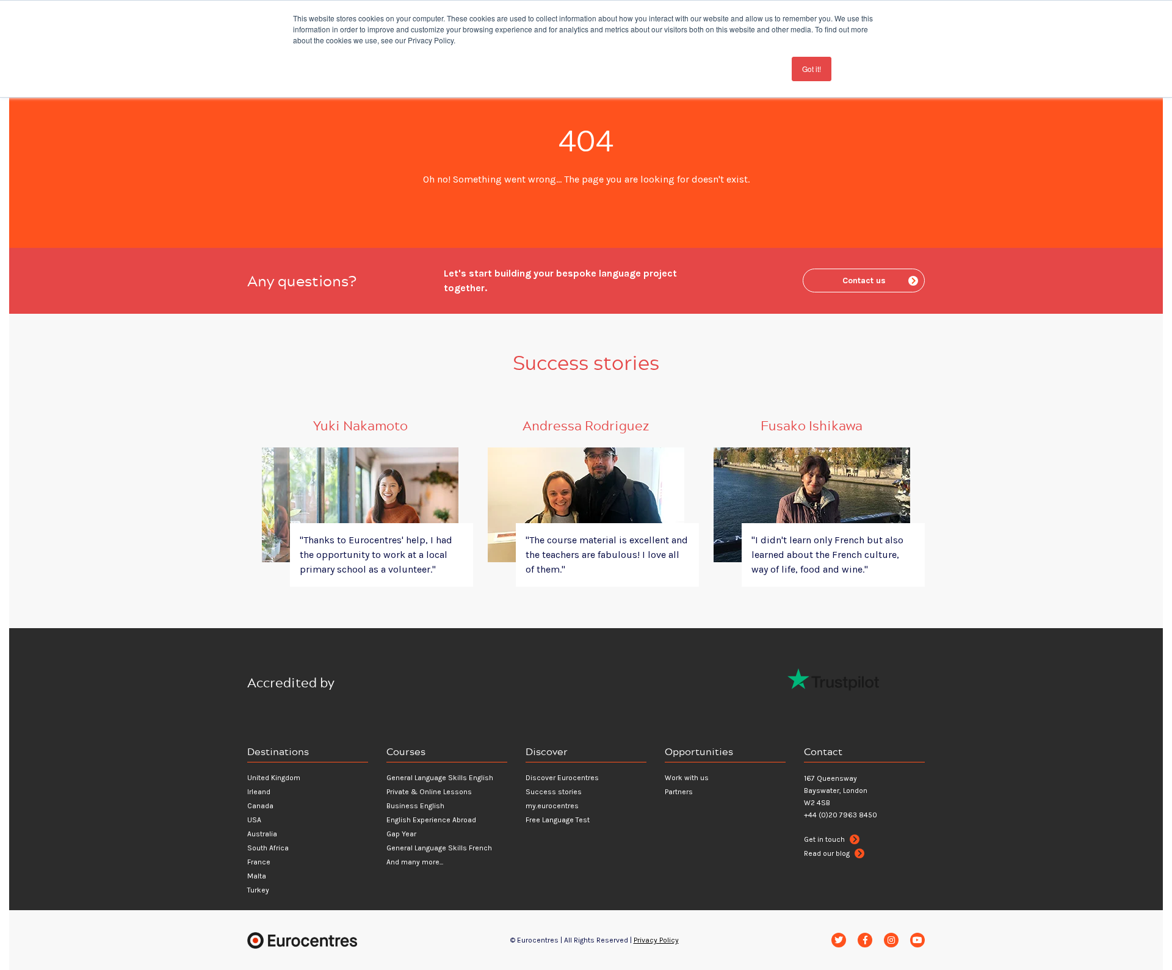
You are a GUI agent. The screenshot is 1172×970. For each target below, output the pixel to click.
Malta (256, 876)
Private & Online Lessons (429, 791)
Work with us (687, 777)
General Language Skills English (439, 777)
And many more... (414, 862)
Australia (262, 834)
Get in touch (825, 839)
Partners (679, 791)
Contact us (864, 280)
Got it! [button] (811, 68)
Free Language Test (558, 820)
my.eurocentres (552, 806)
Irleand (258, 791)
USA (254, 820)
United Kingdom (273, 777)
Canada (260, 806)
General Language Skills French (439, 848)
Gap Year (401, 834)
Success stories (554, 791)
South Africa (268, 848)
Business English (415, 806)
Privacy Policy (656, 940)
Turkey (258, 890)
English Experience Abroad (431, 820)
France (258, 862)
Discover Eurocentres (562, 777)
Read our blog (828, 853)
